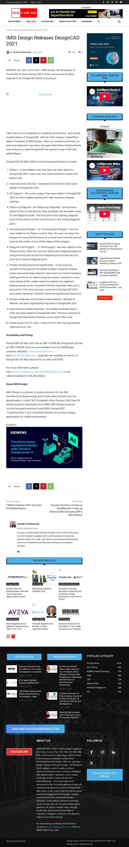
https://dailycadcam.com (27, 528)
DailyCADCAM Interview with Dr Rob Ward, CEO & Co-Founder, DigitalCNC (69, 715)
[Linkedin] (18, 551)
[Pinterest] (43, 60)
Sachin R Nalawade (22, 52)
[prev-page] (8, 636)
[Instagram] (108, 2)
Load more (104, 297)
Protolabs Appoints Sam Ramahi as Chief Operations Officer (42, 626)
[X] (112, 2)
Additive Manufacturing (69, 584)
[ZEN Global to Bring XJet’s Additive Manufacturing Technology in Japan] (11, 694)
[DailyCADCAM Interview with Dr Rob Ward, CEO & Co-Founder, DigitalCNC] (52, 715)
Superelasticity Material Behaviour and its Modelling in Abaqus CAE (110, 261)
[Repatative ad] (86, 13)
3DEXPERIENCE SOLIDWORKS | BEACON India (105, 193)
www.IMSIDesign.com (23, 355)
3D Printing (64, 619)
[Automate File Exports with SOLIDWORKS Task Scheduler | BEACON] (92, 272)
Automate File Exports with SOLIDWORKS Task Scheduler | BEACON (110, 273)
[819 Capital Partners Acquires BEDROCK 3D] (11, 683)
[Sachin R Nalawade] (8, 52)
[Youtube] (121, 2)
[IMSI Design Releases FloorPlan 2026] (44, 577)
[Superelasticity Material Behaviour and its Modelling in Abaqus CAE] (92, 261)
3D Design (37, 584)
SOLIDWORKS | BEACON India (105, 76)
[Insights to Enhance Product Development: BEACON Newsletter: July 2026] (92, 284)
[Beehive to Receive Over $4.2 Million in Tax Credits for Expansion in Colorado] (70, 612)
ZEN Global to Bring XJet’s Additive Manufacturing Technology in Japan (30, 694)
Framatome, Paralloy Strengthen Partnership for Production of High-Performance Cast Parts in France (70, 594)
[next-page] (13, 636)
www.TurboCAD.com (41, 351)
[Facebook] (103, 2)
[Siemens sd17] (44, 447)
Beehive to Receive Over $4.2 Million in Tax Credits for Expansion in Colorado (70, 626)
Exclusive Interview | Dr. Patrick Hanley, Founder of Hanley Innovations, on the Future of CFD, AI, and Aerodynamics (70, 698)
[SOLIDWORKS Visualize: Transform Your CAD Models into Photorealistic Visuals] (92, 246)
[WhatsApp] (51, 60)
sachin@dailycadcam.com (60, 826)
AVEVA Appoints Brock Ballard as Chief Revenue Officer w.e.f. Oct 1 (17, 626)
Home (9, 30)
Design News (12, 584)
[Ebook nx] (105, 143)
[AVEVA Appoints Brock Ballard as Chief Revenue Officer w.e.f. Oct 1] (18, 612)
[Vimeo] (116, 2)
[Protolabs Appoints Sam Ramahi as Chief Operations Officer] (44, 612)
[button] (119, 21)
